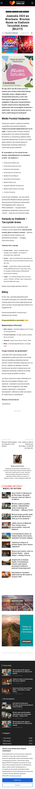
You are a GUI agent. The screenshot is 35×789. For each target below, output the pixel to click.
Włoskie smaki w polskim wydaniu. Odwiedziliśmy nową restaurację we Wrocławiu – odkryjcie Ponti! (22, 714)
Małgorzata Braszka (11, 33)
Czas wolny (13, 8)
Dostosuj (17, 785)
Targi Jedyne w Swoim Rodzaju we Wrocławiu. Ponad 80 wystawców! (25, 445)
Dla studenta (15, 11)
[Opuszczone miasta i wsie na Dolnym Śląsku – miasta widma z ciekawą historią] (6, 553)
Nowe (21, 11)
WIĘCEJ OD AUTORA (12, 488)
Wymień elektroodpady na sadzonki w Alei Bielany (9, 444)
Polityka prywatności (15, 775)
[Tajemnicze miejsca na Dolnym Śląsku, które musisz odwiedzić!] (6, 544)
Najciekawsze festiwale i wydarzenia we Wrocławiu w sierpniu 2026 (22, 575)
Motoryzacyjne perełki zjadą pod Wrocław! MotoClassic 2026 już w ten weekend (22, 516)
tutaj (26, 320)
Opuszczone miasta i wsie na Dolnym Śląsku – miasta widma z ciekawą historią (22, 553)
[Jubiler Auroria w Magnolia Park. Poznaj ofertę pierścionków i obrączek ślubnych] (6, 525)
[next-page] (6, 581)
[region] (17, 767)
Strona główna (5, 8)
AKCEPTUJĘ (17, 780)
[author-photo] (17, 463)
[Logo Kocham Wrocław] (17, 3)
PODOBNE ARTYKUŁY (12, 486)
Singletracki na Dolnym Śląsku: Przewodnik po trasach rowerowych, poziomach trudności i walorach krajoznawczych (21, 564)
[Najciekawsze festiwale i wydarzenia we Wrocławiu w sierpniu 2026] (6, 575)
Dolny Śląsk (5, 538)
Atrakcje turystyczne (5, 546)
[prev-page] (3, 581)
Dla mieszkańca (5, 508)
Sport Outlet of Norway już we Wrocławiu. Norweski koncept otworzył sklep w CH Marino (23, 704)
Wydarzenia (25, 11)
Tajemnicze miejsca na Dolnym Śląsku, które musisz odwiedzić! (22, 544)
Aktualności (5, 497)
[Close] (33, 747)
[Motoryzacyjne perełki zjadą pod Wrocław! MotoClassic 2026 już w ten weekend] (6, 516)
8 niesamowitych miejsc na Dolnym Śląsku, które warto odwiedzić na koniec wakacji (22, 536)
